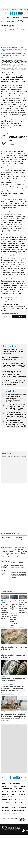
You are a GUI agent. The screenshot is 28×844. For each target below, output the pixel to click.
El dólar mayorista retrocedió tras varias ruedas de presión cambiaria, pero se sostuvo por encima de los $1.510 (16, 407)
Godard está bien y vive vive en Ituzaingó (17, 143)
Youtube (17, 777)
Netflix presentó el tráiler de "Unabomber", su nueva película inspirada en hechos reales (21, 552)
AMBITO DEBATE (22, 819)
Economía (16, 17)
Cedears (24, 456)
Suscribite (19, 316)
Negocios (4, 791)
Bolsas (10, 456)
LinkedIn (13, 777)
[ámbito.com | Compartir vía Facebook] (21, 29)
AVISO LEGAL (5, 810)
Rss (2, 805)
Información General (8, 799)
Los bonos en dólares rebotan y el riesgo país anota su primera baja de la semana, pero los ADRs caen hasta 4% (16, 423)
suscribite (21, 13)
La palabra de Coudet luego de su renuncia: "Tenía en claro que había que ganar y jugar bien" (14, 382)
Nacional (4, 794)
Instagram (9, 777)
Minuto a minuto (14, 601)
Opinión (13, 791)
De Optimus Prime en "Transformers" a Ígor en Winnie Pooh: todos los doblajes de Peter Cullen (18, 565)
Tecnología (18, 802)
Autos (21, 799)
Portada (4, 783)
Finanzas (14, 786)
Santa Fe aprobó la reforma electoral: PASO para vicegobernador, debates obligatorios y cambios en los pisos (14, 373)
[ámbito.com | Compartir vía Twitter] (23, 29)
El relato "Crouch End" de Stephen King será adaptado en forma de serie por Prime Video (14, 54)
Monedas (3, 456)
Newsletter (23, 777)
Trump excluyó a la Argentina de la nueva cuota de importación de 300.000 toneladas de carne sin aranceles (16, 398)
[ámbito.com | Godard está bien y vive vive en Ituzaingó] (4, 144)
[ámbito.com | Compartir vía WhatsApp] (19, 29)
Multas (3, 813)
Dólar (7, 17)
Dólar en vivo (13, 9)
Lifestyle (22, 791)
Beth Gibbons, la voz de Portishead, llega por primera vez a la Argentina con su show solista (7, 552)
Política (23, 786)
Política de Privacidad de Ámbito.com (13, 807)
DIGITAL (6, 819)
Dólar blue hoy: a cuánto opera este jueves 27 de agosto (13, 680)
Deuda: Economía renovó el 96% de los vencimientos (13, 358)
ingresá (25, 13)
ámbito (3, 21)
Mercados (18, 789)
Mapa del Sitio (11, 805)
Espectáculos (10, 21)
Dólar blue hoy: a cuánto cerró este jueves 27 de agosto (23, 607)
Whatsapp (21, 777)
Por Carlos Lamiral (5, 720)
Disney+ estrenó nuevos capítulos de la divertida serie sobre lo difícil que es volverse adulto (14, 49)
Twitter (2, 777)
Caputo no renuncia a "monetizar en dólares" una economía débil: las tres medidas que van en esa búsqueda (14, 716)
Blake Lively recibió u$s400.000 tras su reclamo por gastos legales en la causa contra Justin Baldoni (18, 138)
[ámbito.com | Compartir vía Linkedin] (25, 29)
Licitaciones (13, 813)
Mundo (13, 794)
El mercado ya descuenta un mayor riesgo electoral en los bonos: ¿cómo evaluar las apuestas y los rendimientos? (16, 415)
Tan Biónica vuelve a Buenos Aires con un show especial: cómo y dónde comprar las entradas (18, 575)
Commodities (17, 456)
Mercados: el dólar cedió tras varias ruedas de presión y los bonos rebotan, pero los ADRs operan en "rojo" (14, 614)
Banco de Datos (6, 789)
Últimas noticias (15, 783)
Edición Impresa (6, 797)
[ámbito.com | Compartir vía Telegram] (27, 29)
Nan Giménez (3, 29)
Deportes (22, 794)
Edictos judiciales (18, 810)
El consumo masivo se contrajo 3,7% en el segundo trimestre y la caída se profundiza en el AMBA (13, 365)
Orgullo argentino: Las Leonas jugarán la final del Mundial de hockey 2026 (12, 351)
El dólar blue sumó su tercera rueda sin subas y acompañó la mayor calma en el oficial (5, 610)
